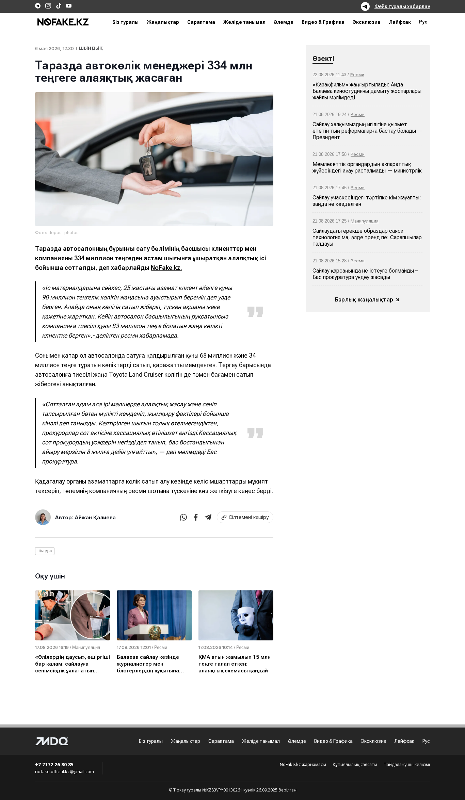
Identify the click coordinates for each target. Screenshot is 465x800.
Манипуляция (365, 221)
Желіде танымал (244, 22)
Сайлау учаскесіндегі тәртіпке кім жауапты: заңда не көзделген (366, 200)
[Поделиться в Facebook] (195, 517)
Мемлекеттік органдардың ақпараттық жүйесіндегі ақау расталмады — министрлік (367, 167)
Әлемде (283, 22)
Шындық (90, 48)
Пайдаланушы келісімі (407, 764)
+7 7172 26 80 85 (54, 764)
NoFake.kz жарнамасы (303, 764)
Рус (423, 22)
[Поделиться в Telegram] (208, 517)
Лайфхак (400, 22)
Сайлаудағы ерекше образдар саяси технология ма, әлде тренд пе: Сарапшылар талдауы (367, 237)
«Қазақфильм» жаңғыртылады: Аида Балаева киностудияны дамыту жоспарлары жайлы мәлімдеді (366, 91)
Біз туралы (125, 22)
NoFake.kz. (166, 267)
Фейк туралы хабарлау (402, 6)
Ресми (357, 74)
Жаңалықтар (163, 22)
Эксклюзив (367, 22)
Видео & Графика (323, 22)
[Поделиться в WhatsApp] (183, 517)
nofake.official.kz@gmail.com (64, 771)
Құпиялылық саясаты (355, 764)
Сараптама (201, 22)
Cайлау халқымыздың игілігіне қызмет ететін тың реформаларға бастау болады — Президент (367, 131)
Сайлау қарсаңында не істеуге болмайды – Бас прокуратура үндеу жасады (365, 273)
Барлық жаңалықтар (364, 299)
